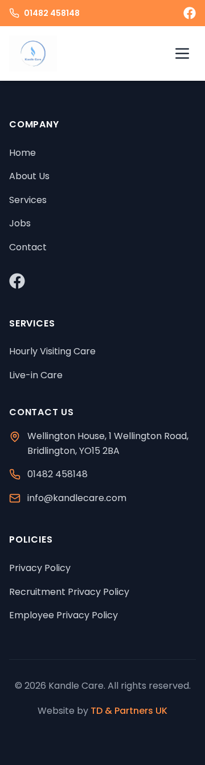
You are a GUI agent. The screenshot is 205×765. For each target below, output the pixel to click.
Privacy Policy (40, 567)
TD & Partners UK (129, 710)
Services (28, 199)
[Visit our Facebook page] (189, 13)
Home (22, 152)
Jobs (20, 223)
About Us (29, 176)
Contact (28, 247)
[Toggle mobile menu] (182, 53)
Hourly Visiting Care (52, 351)
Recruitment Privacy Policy (69, 591)
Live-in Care (36, 375)
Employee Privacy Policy (63, 615)
